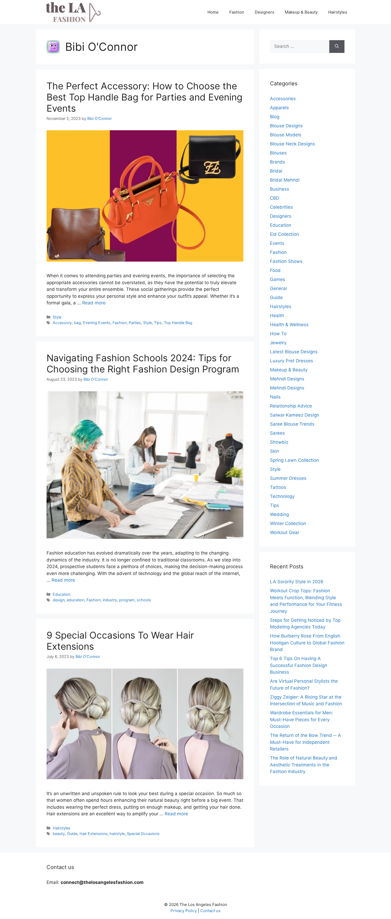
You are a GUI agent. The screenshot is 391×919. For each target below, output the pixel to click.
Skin (274, 451)
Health (277, 315)
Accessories (283, 98)
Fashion (236, 12)
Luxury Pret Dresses (291, 360)
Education (61, 594)
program (127, 600)
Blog (274, 116)
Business (279, 189)
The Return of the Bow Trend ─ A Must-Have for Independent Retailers (305, 742)
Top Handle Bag (178, 322)
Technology (282, 496)
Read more (94, 302)
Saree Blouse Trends (292, 424)
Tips (158, 322)
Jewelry (278, 342)
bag (77, 322)
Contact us (210, 910)
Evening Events (96, 322)
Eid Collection (284, 234)
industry (110, 600)
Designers (264, 12)
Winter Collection (288, 523)
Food (275, 270)
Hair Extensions (93, 833)
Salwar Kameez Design (294, 415)
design (59, 600)
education (75, 600)
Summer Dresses (288, 478)
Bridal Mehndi (285, 180)
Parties (135, 322)
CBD (274, 198)
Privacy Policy (183, 910)
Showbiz (279, 442)
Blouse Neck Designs (292, 143)
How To (278, 333)
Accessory (62, 322)
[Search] (336, 46)
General (278, 288)
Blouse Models (285, 134)
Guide (72, 833)
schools (144, 600)
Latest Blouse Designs (294, 351)
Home (213, 12)
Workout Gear (284, 532)
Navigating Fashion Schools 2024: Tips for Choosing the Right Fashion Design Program (143, 363)
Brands (277, 162)
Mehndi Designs (287, 378)
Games (277, 279)
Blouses (278, 153)
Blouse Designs (286, 125)
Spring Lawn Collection (294, 460)
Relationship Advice (291, 406)
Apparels (279, 107)
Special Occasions (143, 833)
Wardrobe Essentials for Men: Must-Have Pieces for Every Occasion (301, 719)
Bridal (276, 171)
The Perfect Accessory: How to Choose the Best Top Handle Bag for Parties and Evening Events (144, 97)
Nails (275, 397)
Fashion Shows (286, 261)
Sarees (277, 433)
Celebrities (281, 207)
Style (57, 317)
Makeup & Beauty (301, 12)
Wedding (279, 514)
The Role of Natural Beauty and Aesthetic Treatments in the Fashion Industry (303, 764)
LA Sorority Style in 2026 (296, 581)
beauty (59, 833)
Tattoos (278, 487)
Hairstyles (337, 12)
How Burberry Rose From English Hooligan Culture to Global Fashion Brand (307, 642)
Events (277, 243)
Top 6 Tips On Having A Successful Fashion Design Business (298, 665)
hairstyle (117, 833)
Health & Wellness (289, 324)
